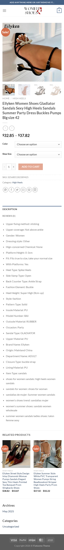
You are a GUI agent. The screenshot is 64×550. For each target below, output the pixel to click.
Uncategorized (10, 526)
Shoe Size (6, 154)
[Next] (56, 52)
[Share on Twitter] (17, 189)
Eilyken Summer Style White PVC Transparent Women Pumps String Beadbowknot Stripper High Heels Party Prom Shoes (46, 480)
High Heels (19, 98)
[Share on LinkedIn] (35, 189)
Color (5, 144)
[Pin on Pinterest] (29, 189)
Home (6, 98)
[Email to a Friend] (23, 189)
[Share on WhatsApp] (5, 189)
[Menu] (4, 11)
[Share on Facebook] (11, 189)
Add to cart (31, 166)
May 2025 (8, 511)
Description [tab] (9, 209)
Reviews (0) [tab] (8, 216)
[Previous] (8, 52)
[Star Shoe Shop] (32, 10)
